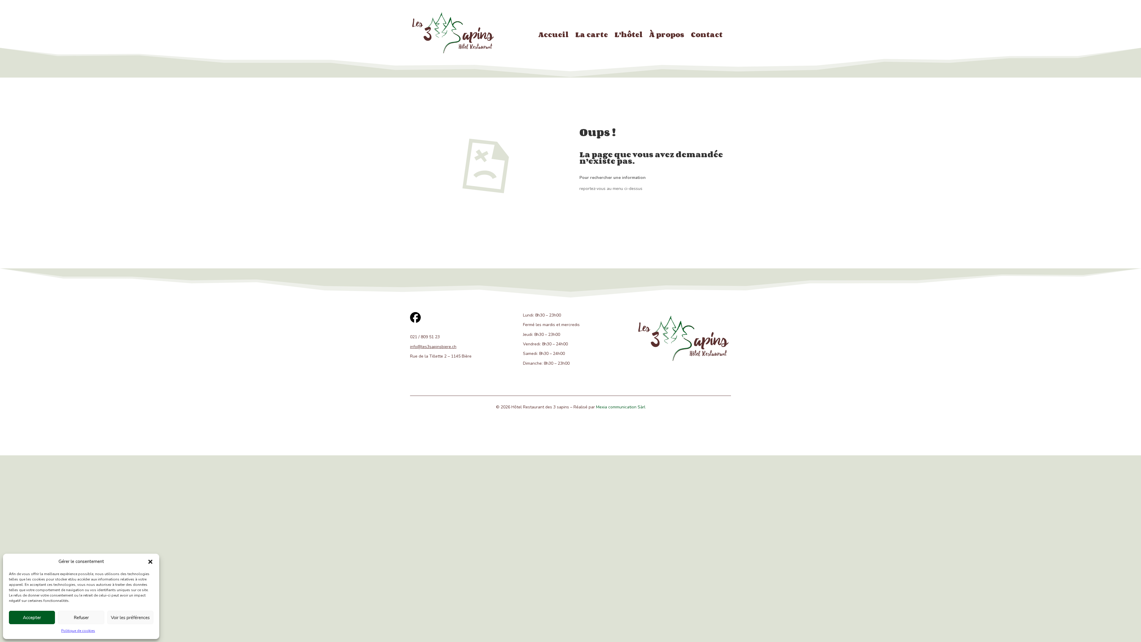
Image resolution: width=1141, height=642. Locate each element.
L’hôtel (628, 35)
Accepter (32, 618)
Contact (707, 35)
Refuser (81, 618)
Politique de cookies (78, 630)
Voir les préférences (130, 618)
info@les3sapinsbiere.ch (433, 347)
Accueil (553, 35)
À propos (666, 35)
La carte (591, 35)
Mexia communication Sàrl (620, 407)
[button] (150, 562)
